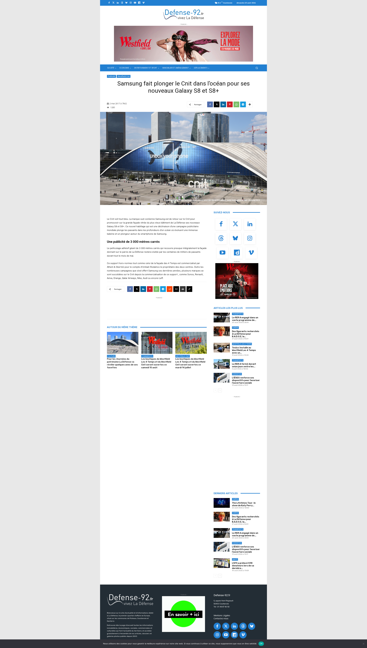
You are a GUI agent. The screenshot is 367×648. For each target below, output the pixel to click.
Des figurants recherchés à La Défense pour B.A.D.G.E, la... (245, 334)
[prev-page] (215, 390)
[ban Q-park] (183, 614)
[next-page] (220, 390)
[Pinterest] (230, 104)
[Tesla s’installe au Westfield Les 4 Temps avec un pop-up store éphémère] (222, 348)
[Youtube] (135, 3)
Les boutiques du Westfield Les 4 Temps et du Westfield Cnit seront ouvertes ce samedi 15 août (156, 363)
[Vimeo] (143, 3)
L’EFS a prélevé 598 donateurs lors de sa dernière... (243, 566)
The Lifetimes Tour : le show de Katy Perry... (244, 504)
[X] (216, 104)
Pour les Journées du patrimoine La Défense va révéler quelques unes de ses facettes (122, 363)
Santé (235, 559)
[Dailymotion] (139, 3)
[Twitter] (113, 3)
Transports (237, 314)
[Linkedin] (118, 3)
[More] (250, 104)
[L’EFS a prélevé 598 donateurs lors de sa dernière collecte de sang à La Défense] (222, 563)
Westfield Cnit (124, 76)
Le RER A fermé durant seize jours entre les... (244, 365)
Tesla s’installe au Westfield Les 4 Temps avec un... (244, 350)
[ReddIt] (169, 289)
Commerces (147, 356)
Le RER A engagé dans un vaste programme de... (245, 318)
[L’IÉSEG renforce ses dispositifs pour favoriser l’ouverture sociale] (222, 378)
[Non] (363, 643)
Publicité (111, 76)
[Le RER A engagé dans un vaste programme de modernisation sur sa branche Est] (222, 317)
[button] (256, 68)
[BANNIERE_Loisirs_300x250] (237, 281)
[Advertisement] (159, 305)
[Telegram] (243, 104)
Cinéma (235, 328)
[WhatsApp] (236, 104)
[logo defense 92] (183, 14)
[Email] (176, 289)
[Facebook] (109, 3)
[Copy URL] (189, 289)
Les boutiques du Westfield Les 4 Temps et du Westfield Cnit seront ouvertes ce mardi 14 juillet (190, 363)
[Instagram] (130, 3)
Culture (111, 356)
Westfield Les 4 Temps (241, 344)
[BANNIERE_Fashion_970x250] (183, 44)
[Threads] (122, 3)
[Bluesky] (126, 3)
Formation (236, 374)
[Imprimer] (183, 289)
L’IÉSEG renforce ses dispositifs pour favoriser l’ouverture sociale (246, 380)
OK (261, 643)
